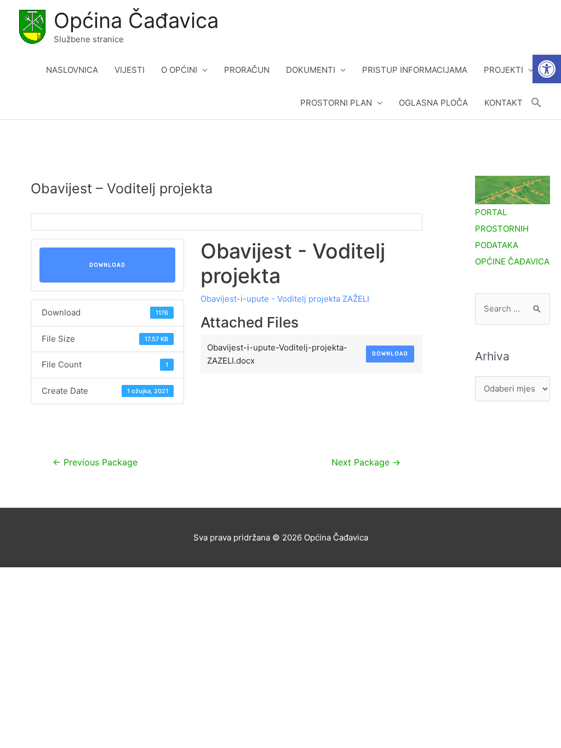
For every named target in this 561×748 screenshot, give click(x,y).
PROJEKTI (503, 70)
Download (107, 265)
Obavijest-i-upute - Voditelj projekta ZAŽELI (285, 299)
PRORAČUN (247, 70)
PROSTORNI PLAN (336, 102)
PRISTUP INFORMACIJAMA (414, 70)
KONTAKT (503, 102)
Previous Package (95, 462)
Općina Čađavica (136, 20)
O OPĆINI (179, 70)
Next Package (365, 462)
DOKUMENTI (310, 70)
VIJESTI (130, 70)
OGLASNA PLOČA (433, 102)
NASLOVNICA (72, 70)
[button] (547, 69)
